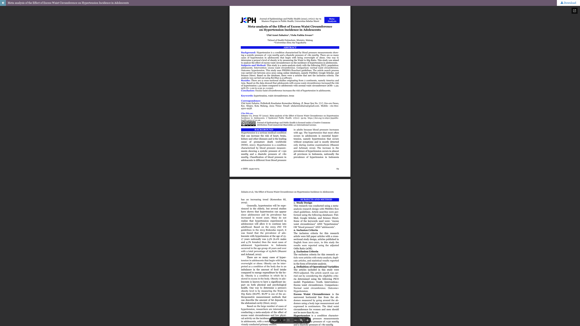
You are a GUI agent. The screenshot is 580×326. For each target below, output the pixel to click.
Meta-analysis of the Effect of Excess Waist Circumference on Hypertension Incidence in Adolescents (68, 2)
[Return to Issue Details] (3, 3)
